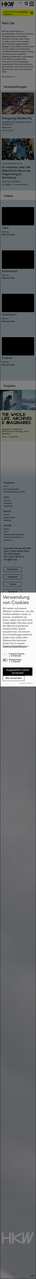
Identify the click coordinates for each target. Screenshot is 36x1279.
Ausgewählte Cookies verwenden (17, 671)
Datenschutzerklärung (15, 646)
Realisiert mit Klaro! (25, 683)
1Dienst (14, 661)
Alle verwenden (13, 678)
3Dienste (15, 656)
